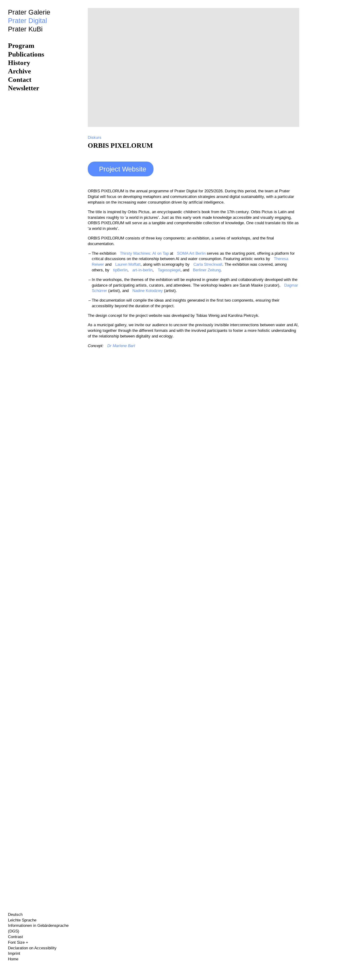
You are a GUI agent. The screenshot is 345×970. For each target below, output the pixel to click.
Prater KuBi (25, 29)
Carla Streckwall (207, 264)
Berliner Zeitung (207, 270)
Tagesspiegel (169, 270)
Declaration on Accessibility (32, 948)
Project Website (122, 169)
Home (13, 959)
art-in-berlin (142, 270)
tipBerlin (120, 270)
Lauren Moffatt (128, 264)
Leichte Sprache (22, 920)
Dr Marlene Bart (121, 346)
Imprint (14, 953)
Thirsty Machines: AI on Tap (144, 253)
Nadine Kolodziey (147, 290)
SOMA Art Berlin (191, 253)
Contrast (15, 937)
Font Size (17, 942)
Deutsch (15, 914)
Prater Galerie (29, 12)
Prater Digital (27, 20)
